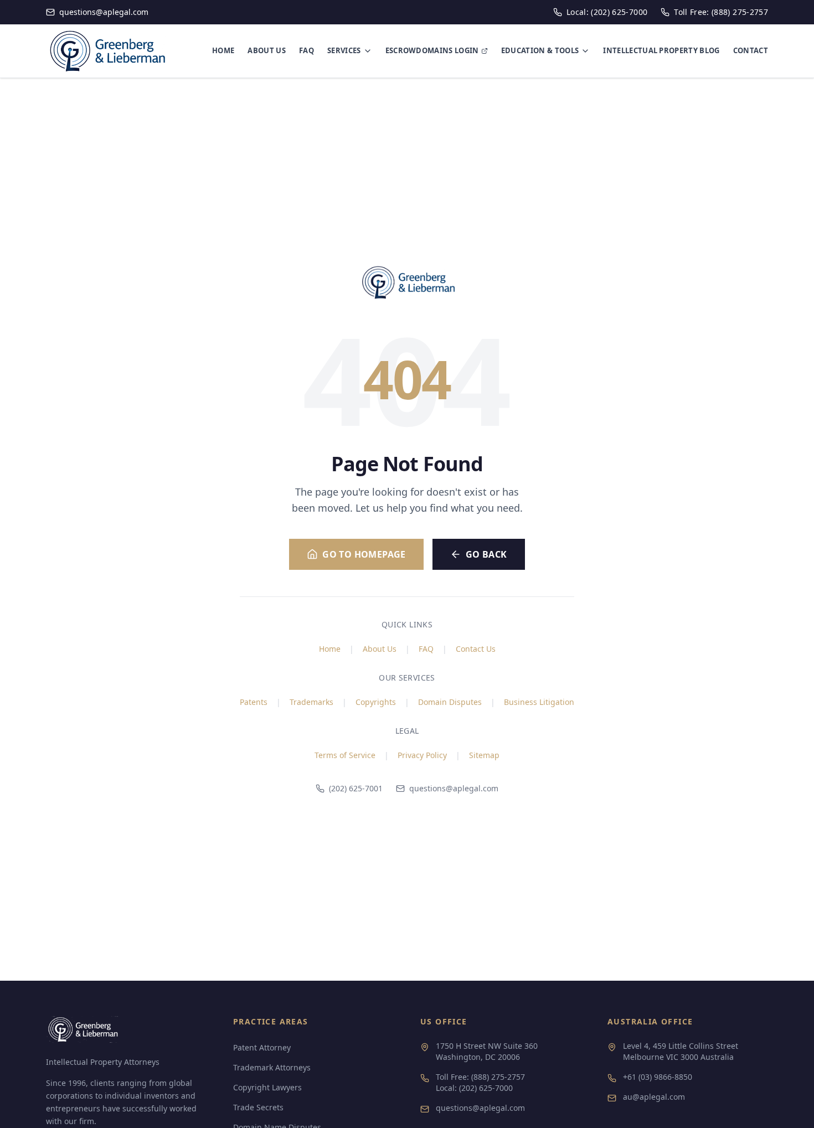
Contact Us (476, 648)
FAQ (306, 50)
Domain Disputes (450, 702)
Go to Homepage (364, 554)
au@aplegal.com (654, 1096)
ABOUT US (267, 50)
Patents (253, 702)
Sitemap (484, 755)
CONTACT (750, 50)
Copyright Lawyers (267, 1087)
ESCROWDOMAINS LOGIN (432, 50)
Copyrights (376, 702)
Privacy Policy (422, 755)
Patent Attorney (262, 1047)
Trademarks (311, 702)
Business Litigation (539, 702)
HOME (223, 50)
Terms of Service (345, 755)
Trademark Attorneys (272, 1067)
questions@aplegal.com (453, 788)
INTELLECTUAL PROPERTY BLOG (661, 50)
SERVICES (344, 50)
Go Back (486, 554)
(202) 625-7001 (356, 788)
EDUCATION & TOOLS (540, 50)
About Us (379, 648)
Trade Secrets (258, 1107)
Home (330, 648)
